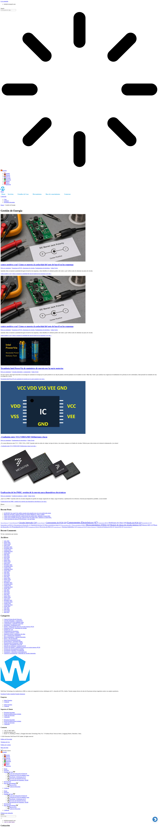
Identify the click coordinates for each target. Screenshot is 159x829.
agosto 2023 (7, 588)
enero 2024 (7, 581)
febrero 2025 (7, 561)
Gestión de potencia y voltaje (19, 496)
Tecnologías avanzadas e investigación (14, 650)
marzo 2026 (7, 542)
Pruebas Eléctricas (57, 527)
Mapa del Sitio (4, 747)
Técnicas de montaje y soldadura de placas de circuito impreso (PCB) (22, 647)
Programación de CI (20, 527)
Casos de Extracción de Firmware (13, 619)
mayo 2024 (7, 575)
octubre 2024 (7, 567)
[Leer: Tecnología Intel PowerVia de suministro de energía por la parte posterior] (25, 365)
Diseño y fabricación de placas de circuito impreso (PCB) (19, 626)
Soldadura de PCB (82, 527)
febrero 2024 (7, 579)
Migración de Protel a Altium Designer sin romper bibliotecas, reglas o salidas (24, 514)
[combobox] (8, 10)
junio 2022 (7, 609)
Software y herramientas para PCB (13, 644)
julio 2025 (6, 554)
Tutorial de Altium (128, 527)
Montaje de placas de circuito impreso (126, 525)
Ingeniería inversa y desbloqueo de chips (14, 634)
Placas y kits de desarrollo (10, 638)
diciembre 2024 (8, 564)
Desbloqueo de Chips (117, 523)
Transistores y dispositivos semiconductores (15, 652)
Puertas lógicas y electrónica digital (13, 641)
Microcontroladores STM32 (98, 525)
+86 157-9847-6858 (79, 7)
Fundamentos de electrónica (42, 268)
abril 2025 (6, 558)
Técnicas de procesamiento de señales (14, 649)
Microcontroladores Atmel (53, 525)
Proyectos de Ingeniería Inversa (12, 640)
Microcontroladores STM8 (79, 525)
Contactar (67, 194)
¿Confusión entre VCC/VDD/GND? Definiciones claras (24, 437)
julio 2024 (6, 572)
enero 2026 (7, 545)
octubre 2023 (7, 585)
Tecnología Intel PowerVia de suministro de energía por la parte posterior (32, 368)
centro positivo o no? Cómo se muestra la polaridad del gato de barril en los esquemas (37, 265)
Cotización (7, 717)
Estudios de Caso (23, 194)
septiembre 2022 (8, 604)
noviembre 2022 (8, 602)
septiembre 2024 (8, 569)
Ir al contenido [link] (4, 1)
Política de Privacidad (6, 739)
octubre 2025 (7, 550)
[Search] (1, 169)
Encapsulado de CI (147, 522)
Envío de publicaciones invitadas (12, 714)
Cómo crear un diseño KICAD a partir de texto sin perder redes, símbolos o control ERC (27, 516)
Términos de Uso (5, 742)
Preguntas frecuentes (9, 712)
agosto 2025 (7, 553)
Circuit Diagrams (14, 522)
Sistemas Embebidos (69, 527)
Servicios (10, 194)
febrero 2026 (7, 544)
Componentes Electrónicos (82, 522)
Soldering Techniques (92, 527)
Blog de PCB (12, 785)
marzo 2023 (7, 596)
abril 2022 (6, 612)
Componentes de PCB (56, 523)
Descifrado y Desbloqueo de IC (12, 625)
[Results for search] (79, 89)
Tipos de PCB (119, 527)
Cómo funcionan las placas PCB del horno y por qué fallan (19, 519)
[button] (14, 772)
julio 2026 (6, 541)
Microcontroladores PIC (66, 525)
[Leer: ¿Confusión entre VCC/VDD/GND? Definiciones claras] (43, 433)
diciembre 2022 (8, 600)
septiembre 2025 (8, 551)
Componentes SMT (103, 522)
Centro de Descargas (14, 786)
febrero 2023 (7, 597)
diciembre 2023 (8, 582)
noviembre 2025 (8, 548)
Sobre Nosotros (8, 700)
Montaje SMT (147, 525)
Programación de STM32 (34, 527)
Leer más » (26, 273)
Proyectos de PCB (46, 527)
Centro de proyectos (9, 715)
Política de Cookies (6, 745)
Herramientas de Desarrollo (22, 525)
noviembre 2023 (8, 584)
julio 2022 (6, 607)
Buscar (2, 504)
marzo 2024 (7, 578)
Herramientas (37, 194)
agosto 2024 (7, 570)
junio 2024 (7, 573)
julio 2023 (6, 590)
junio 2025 (7, 555)
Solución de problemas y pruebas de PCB (15, 646)
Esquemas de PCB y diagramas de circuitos (23, 268)
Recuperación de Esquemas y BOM (13, 643)
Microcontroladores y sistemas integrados (15, 637)
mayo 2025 (7, 557)
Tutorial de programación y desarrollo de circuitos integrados (20, 653)
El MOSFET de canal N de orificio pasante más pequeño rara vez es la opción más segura (27, 513)
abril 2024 (6, 576)
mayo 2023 (7, 593)
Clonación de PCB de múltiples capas (14, 622)
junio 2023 (7, 591)
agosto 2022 (7, 606)
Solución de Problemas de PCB (105, 527)
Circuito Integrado (28, 523)
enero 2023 (7, 599)
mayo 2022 (7, 610)
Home (3, 194)
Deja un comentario (6, 268)
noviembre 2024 (8, 566)
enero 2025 (7, 563)
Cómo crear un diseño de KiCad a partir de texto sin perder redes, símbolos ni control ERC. (28, 517)
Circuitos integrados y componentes (21, 372)
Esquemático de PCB (7, 525)
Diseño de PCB (134, 523)
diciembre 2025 (8, 547)
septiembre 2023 (8, 587)
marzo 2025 (7, 560)
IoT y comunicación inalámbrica (12, 635)
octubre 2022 (7, 603)
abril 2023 (6, 594)
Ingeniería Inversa (38, 525)
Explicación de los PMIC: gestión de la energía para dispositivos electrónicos (33, 492)
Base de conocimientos (53, 194)
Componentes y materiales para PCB (13, 623)
